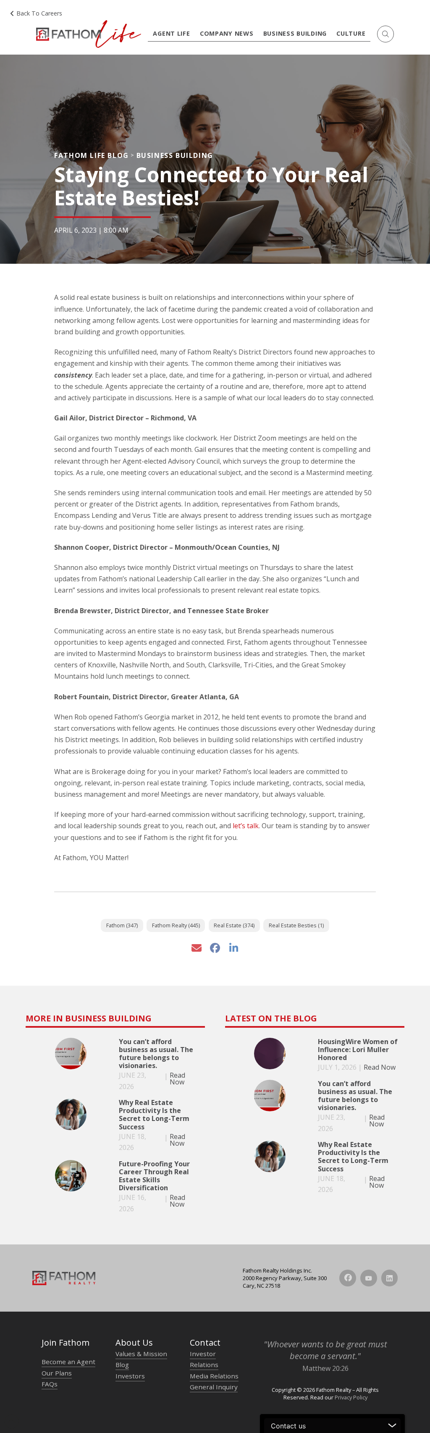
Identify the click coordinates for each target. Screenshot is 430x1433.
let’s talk (246, 825)
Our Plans (57, 1373)
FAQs (50, 1384)
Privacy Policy (351, 1397)
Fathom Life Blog (91, 155)
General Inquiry (214, 1387)
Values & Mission (141, 1353)
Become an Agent (68, 1361)
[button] (385, 34)
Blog (122, 1364)
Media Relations (214, 1376)
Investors (130, 1376)
